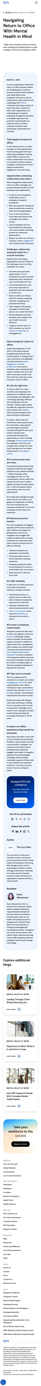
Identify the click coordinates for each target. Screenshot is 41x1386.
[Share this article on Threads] (24, 831)
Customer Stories (10, 1221)
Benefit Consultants (11, 1196)
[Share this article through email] (13, 831)
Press (5, 1275)
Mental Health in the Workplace (15, 1308)
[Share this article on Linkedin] (17, 831)
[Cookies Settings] (3, 1382)
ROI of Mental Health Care (13, 1326)
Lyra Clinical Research (12, 1250)
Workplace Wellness (11, 1293)
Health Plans (8, 1200)
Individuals (7, 1184)
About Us (7, 1267)
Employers (7, 1188)
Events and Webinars (11, 1246)
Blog (8, 12)
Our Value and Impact (12, 1217)
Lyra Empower (9, 1172)
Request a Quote (10, 1229)
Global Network (9, 1168)
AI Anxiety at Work (10, 1316)
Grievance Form (9, 1283)
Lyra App (6, 1254)
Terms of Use (24, 1370)
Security (15, 1370)
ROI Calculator (9, 1225)
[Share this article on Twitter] (28, 831)
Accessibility (7, 1372)
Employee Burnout (10, 1304)
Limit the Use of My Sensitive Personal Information (18, 1374)
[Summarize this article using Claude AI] (20, 819)
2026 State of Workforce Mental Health (18, 1334)
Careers (6, 1271)
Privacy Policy (7, 1370)
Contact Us (7, 1279)
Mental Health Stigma (11, 1300)
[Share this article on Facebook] (20, 831)
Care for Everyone (10, 1164)
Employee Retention (11, 1312)
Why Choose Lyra (10, 1213)
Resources (7, 1242)
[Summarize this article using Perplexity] (25, 819)
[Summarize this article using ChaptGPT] (12, 819)
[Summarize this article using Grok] (28, 819)
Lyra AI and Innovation (12, 1176)
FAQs (5, 1258)
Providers (7, 1192)
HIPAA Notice (33, 1370)
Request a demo (20, 1144)
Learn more (20, 800)
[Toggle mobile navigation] (36, 3)
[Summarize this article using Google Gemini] (16, 819)
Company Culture (10, 1296)
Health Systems (9, 1204)
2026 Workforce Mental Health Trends (18, 1330)
